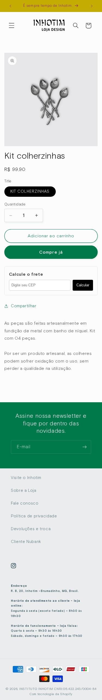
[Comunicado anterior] (10, 6)
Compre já (51, 252)
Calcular (82, 285)
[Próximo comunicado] (92, 6)
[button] (11, 25)
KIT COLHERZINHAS (30, 191)
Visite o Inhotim (26, 477)
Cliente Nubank (26, 541)
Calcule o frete (26, 274)
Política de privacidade (34, 516)
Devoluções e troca (31, 528)
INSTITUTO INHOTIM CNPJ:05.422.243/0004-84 (58, 689)
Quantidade (14, 204)
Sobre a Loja (23, 490)
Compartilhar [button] (23, 305)
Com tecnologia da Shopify (51, 694)
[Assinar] (84, 446)
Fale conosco (25, 503)
